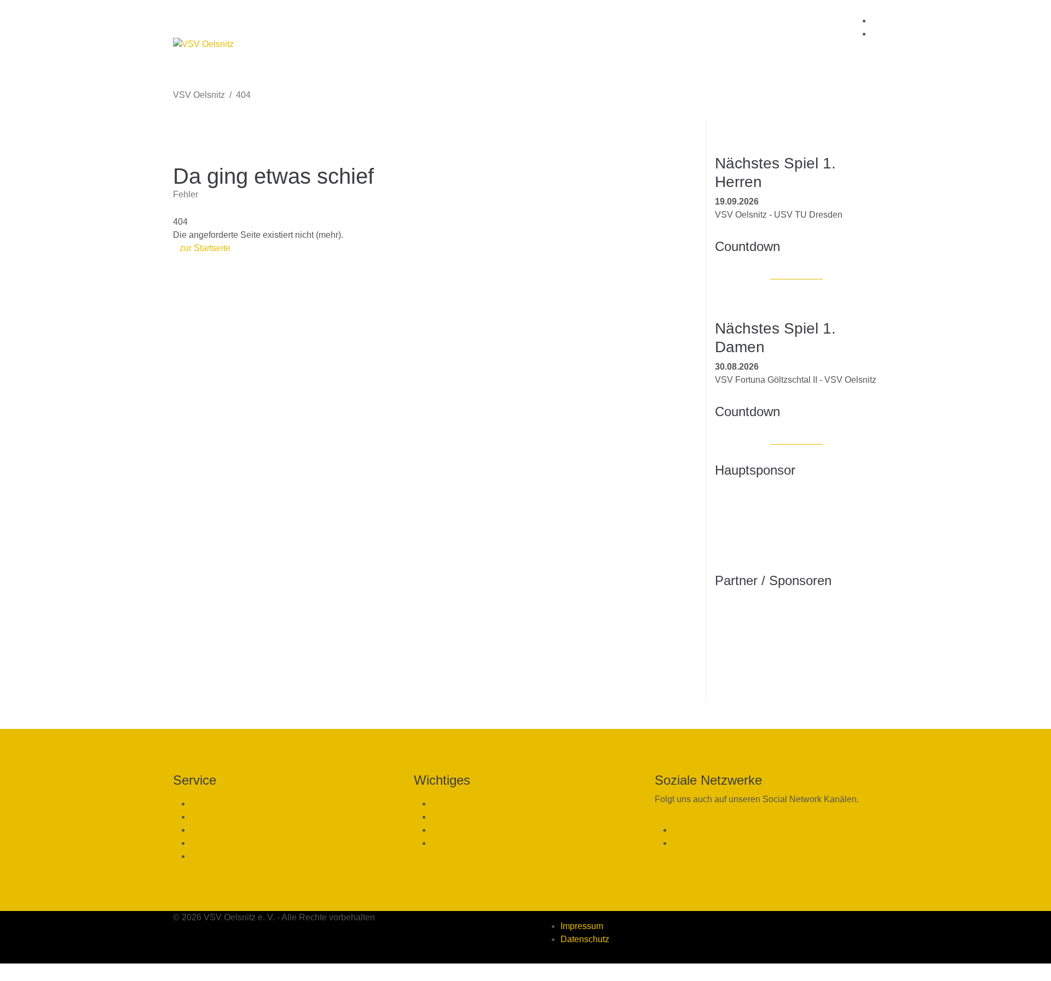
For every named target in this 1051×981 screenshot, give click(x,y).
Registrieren (214, 856)
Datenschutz (585, 939)
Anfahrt (204, 803)
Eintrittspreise (217, 829)
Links (200, 843)
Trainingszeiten (220, 816)
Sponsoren (452, 803)
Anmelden (451, 843)
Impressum (582, 926)
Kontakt (446, 829)
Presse (445, 816)
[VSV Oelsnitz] (203, 44)
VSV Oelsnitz (199, 95)
